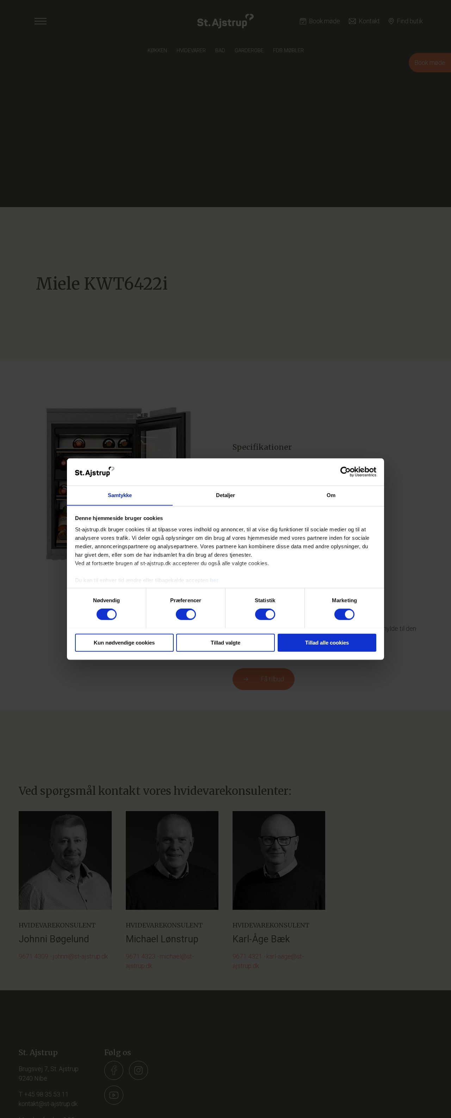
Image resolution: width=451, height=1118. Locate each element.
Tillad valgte (225, 642)
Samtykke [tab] (120, 495)
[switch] (186, 614)
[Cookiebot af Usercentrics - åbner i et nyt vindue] (345, 471)
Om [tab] (331, 495)
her (214, 580)
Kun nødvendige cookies (124, 642)
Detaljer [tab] (225, 495)
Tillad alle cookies (327, 642)
